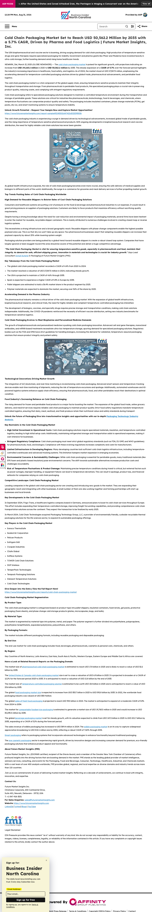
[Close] (46, 860)
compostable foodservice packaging (36, 709)
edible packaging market (95, 726)
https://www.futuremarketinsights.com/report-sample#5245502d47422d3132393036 (43, 113)
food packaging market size (28, 692)
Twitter (17, 806)
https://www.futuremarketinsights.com (31, 803)
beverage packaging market (28, 718)
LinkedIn (9, 806)
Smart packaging (13, 735)
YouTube (32, 806)
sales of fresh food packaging (29, 701)
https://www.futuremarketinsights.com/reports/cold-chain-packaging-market (41, 592)
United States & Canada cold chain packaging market (34, 675)
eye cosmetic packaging (20, 740)
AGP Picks (7, 4)
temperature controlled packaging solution (42, 684)
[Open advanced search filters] (132, 26)
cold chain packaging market (72, 64)
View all (146, 3)
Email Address (13, 889)
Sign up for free (26, 899)
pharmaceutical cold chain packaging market (43, 667)
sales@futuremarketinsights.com (40, 800)
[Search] (127, 26)
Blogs (23, 806)
